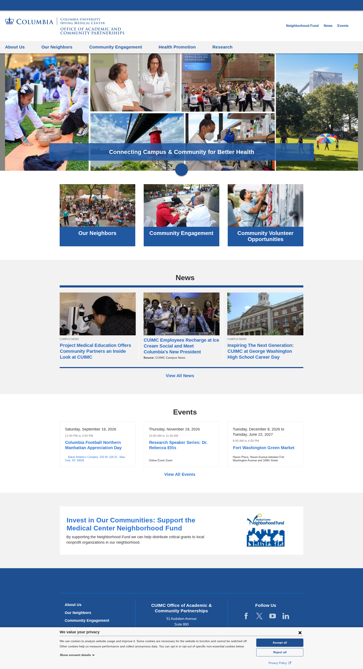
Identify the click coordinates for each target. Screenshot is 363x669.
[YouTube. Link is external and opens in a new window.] (272, 616)
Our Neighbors (97, 233)
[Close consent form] (300, 632)
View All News (180, 375)
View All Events (180, 474)
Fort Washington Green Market (264, 447)
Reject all (280, 652)
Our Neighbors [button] (56, 47)
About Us (73, 605)
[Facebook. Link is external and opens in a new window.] (246, 616)
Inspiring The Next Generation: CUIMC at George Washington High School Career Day (261, 351)
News (328, 26)
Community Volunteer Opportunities (265, 236)
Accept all (280, 642)
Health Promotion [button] (177, 47)
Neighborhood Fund (303, 26)
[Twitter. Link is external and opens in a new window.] (259, 616)
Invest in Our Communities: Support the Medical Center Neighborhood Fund (181, 530)
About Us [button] (15, 47)
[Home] (64, 25)
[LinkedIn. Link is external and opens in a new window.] (285, 616)
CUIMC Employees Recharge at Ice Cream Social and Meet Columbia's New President (181, 345)
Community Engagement (181, 233)
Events (343, 26)
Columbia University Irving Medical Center (181, 5)
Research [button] (222, 47)
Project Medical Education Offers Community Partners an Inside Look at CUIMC (95, 351)
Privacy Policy (278, 663)
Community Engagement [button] (115, 47)
